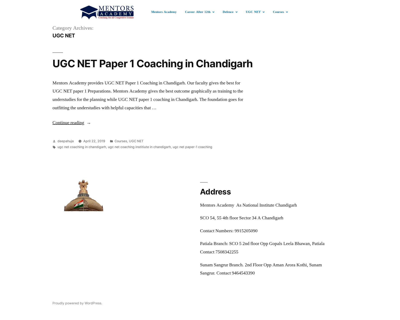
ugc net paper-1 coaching (192, 147)
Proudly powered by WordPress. (77, 303)
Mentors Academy (164, 12)
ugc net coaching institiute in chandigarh (139, 147)
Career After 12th (197, 12)
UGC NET (253, 12)
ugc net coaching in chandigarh (82, 147)
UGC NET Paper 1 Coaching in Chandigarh (152, 63)
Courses (278, 12)
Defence (228, 12)
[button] (200, 12)
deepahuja (66, 141)
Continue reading (71, 123)
